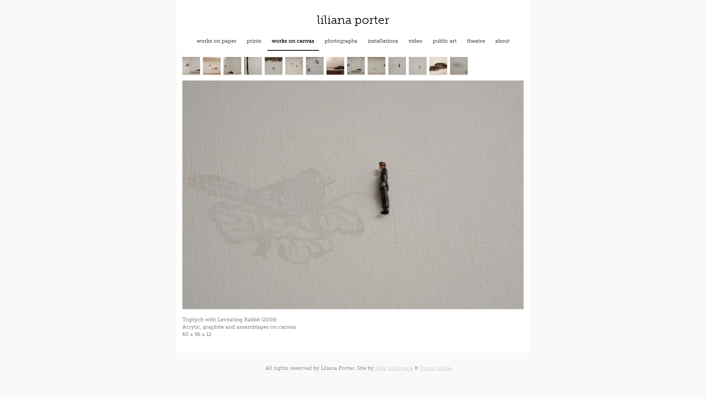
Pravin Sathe (435, 368)
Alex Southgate (394, 368)
